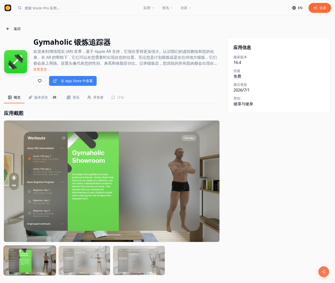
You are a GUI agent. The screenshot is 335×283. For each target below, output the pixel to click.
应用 (146, 7)
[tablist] (111, 98)
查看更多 (40, 69)
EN (300, 7)
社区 (184, 7)
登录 (322, 7)
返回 (17, 28)
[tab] (14, 97)
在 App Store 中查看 (77, 80)
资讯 (165, 7)
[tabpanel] (111, 192)
